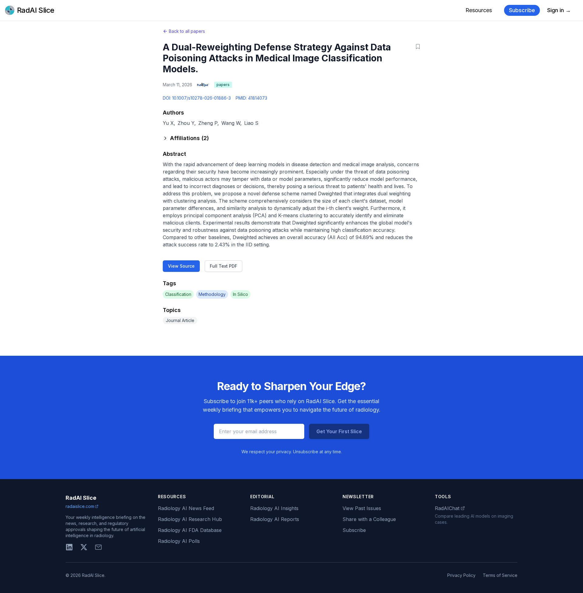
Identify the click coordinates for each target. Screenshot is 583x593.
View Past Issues (362, 508)
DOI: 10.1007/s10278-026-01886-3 (197, 98)
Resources (478, 10)
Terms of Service (500, 575)
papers (223, 84)
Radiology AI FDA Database (190, 530)
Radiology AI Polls (179, 541)
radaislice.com (80, 506)
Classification (178, 294)
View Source (181, 266)
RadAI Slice (81, 498)
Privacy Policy (461, 575)
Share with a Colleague (369, 519)
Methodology (212, 294)
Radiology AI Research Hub (190, 519)
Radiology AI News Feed (186, 508)
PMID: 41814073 (251, 98)
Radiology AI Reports (274, 519)
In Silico (240, 294)
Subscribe (522, 10)
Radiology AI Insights (274, 508)
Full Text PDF (223, 266)
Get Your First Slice (339, 431)
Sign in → (559, 10)
